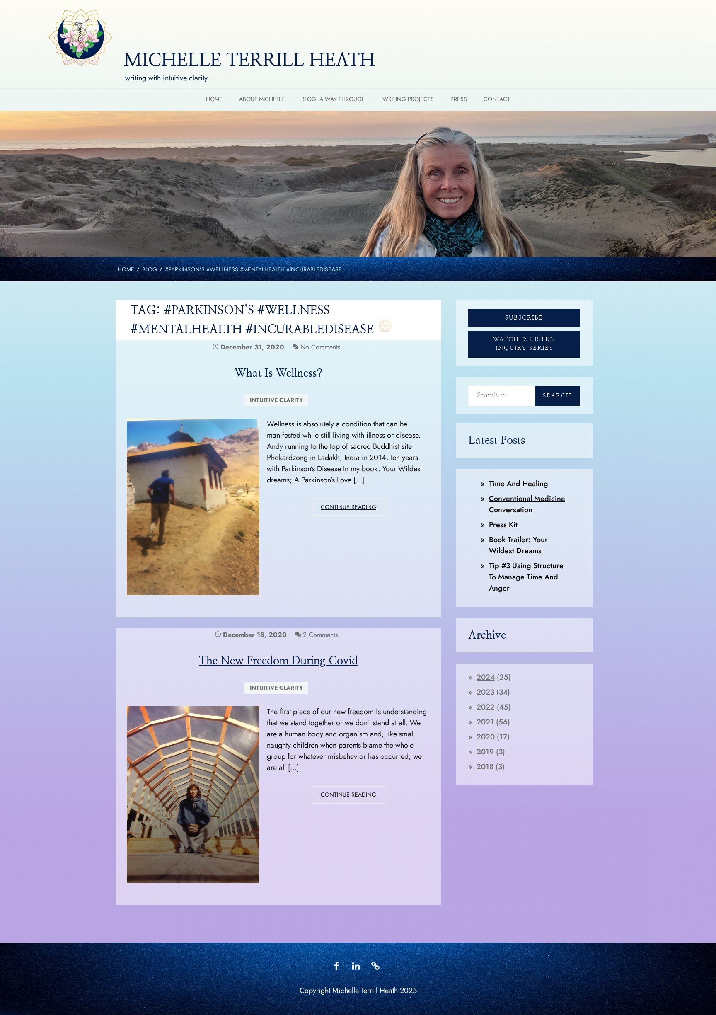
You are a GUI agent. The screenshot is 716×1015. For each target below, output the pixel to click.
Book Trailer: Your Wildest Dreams (518, 545)
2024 (486, 677)
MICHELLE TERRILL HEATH (249, 61)
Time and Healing (518, 483)
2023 (485, 692)
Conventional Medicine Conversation (527, 504)
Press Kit (503, 524)
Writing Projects (408, 99)
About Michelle (262, 99)
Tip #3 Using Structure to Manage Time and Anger (526, 576)
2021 (485, 722)
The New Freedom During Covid (278, 660)
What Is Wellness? (278, 373)
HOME (214, 99)
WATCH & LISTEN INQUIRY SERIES (524, 344)
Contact (497, 99)
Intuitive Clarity (276, 400)
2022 (486, 707)
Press (458, 99)
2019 (485, 751)
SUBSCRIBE (524, 318)
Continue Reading (353, 509)
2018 (485, 766)
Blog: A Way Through (333, 99)
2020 (486, 737)
